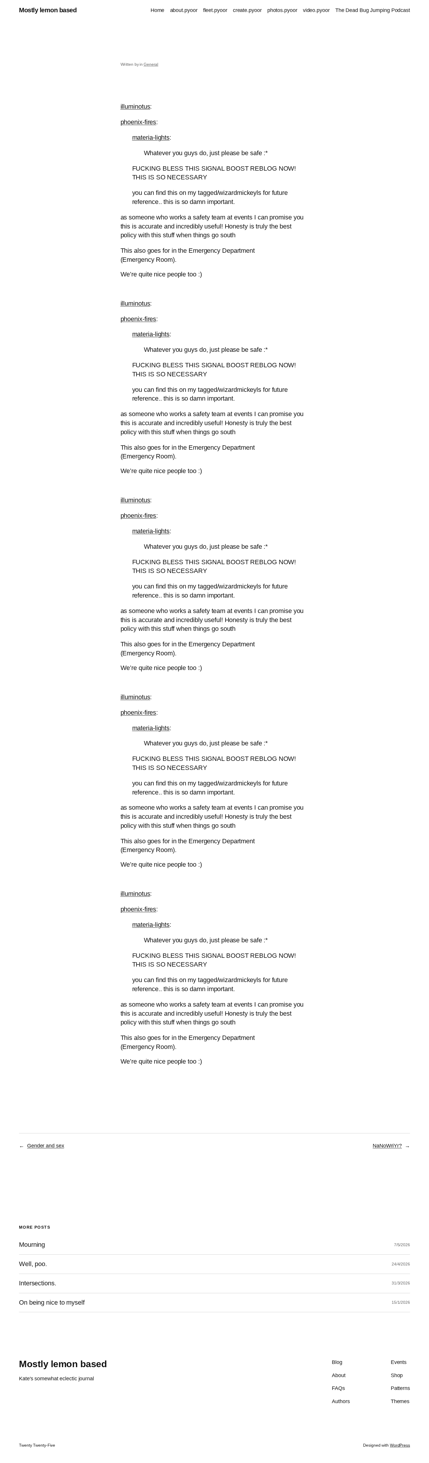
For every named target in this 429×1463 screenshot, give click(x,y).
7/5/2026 (402, 1244)
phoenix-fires (138, 122)
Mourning (32, 1244)
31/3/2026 (401, 1283)
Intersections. (37, 1283)
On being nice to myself (52, 1302)
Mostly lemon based (47, 10)
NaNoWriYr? (387, 1146)
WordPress (400, 1445)
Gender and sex (45, 1146)
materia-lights (151, 137)
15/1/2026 (401, 1302)
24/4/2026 (401, 1264)
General (151, 64)
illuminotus (135, 106)
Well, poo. (33, 1264)
